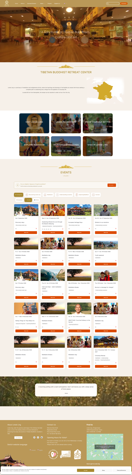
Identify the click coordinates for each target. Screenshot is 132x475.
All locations (19, 200)
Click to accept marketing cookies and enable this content (105, 447)
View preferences (121, 470)
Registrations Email (52, 429)
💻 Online (36, 200)
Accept (85, 470)
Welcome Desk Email (52, 428)
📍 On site (28, 200)
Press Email (50, 431)
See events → (112, 185)
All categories (18, 194)
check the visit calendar (57, 444)
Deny (103, 470)
